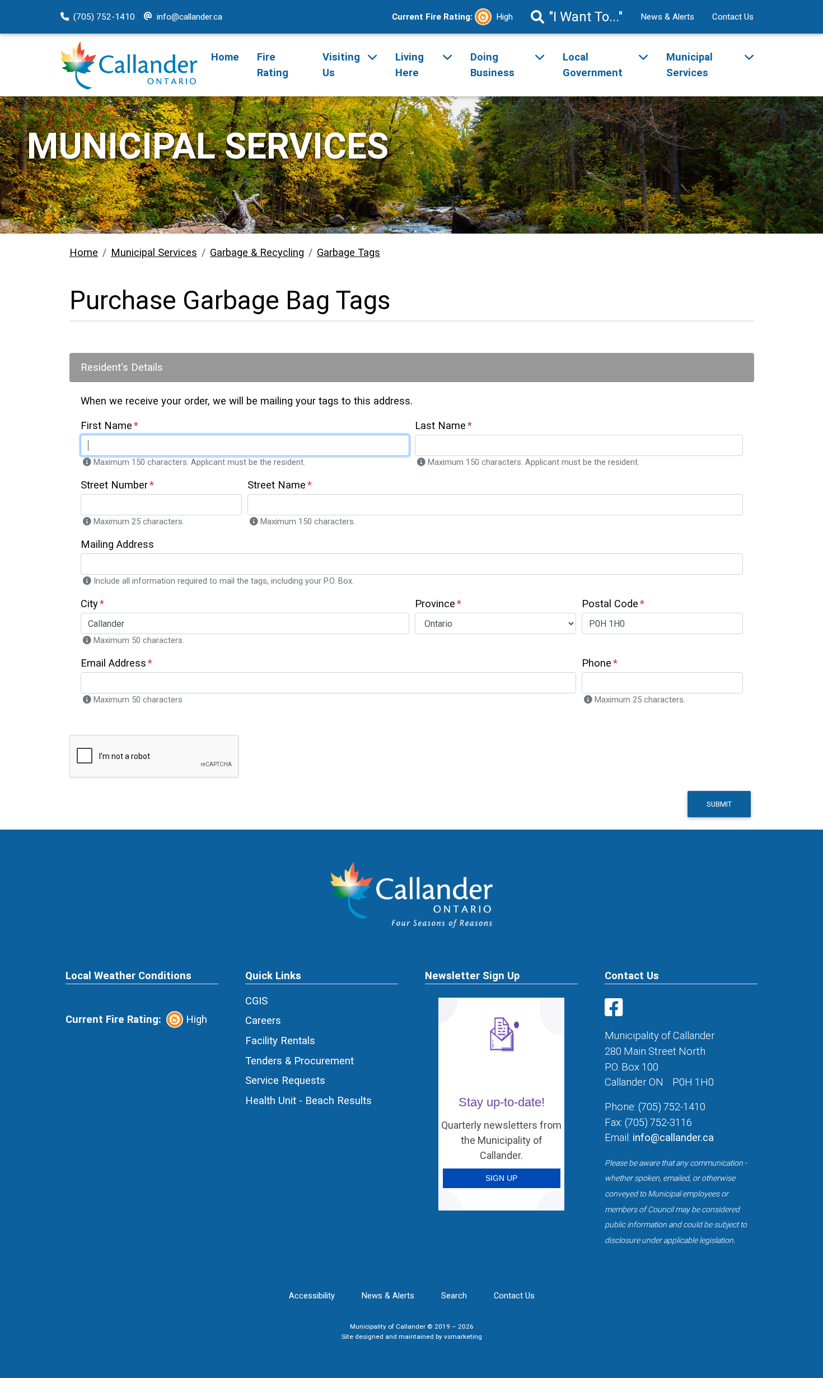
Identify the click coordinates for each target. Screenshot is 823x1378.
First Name (106, 425)
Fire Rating (272, 64)
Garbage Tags (348, 252)
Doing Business (492, 64)
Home (225, 56)
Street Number (114, 485)
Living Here (409, 64)
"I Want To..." (586, 17)
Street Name (276, 485)
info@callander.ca (189, 17)
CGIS (256, 1001)
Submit (719, 804)
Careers (263, 1020)
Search (454, 1296)
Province (435, 603)
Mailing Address (117, 544)
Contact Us (733, 17)
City (89, 603)
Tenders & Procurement (299, 1061)
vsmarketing (463, 1336)
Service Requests (285, 1080)
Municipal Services (689, 64)
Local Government (593, 64)
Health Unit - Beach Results (308, 1100)
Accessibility (312, 1296)
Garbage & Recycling (257, 252)
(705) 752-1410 (104, 17)
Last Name (440, 425)
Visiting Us (341, 64)
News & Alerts (667, 17)
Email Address (113, 663)
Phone (596, 663)
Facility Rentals (280, 1040)
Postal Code (610, 603)
